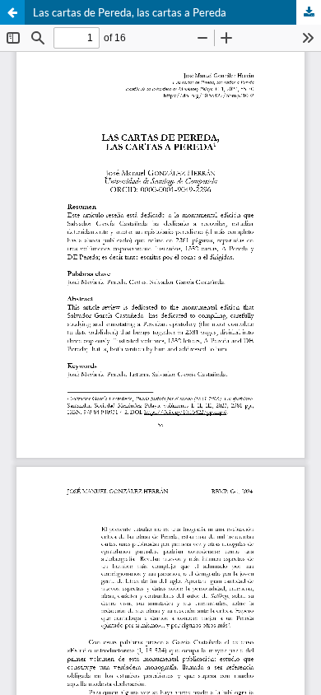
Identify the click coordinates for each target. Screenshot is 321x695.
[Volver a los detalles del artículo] (12, 12)
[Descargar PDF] (308, 12)
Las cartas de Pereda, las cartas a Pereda (129, 12)
